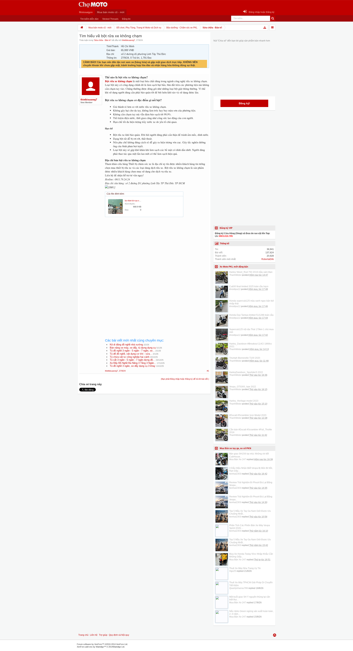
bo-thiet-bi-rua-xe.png (134, 201)
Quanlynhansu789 (238, 588)
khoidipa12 (234, 289)
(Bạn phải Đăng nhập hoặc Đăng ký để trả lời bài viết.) (185, 379)
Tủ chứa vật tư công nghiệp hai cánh (129, 357)
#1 (208, 371)
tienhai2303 (235, 473)
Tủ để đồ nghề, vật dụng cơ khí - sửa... (131, 353)
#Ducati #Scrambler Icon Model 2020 (247, 415)
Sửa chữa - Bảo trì (102, 40)
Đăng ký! (244, 103)
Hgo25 (232, 571)
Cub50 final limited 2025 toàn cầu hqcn (248, 286)
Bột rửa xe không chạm (118, 81)
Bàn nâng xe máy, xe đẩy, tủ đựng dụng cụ (133, 347)
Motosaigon (86, 12)
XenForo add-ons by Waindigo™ (91, 647)
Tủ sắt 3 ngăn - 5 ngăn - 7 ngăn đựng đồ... (132, 359)
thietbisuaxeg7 (128, 40)
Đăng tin (126, 19)
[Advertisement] (157, 253)
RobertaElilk (267, 259)
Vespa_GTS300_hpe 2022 (242, 386)
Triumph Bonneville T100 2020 (244, 358)
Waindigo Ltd (118, 647)
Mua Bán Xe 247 (237, 459)
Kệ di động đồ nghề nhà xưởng (126, 344)
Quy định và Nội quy (119, 635)
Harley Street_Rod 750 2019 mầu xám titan (250, 272)
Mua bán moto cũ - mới (110, 12)
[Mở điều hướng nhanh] (264, 27)
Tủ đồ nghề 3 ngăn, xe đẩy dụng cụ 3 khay (132, 366)
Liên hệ (93, 635)
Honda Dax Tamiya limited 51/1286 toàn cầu (251, 315)
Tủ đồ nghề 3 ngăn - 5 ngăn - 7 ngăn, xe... (132, 350)
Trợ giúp (103, 635)
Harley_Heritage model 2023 (243, 401)
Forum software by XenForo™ (102, 644)
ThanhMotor (235, 275)
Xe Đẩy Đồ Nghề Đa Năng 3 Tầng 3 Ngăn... (133, 363)
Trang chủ (83, 635)
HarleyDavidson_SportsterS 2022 (246, 372)
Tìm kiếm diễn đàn (89, 19)
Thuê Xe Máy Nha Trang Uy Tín (245, 568)
